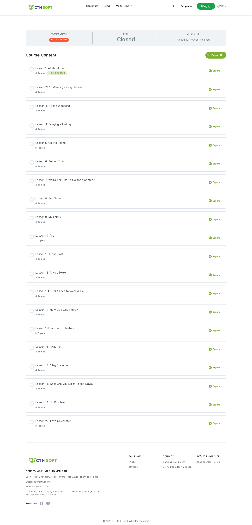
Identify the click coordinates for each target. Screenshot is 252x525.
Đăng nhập (186, 6)
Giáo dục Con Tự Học (208, 461)
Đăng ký (206, 6)
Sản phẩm (92, 6)
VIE (222, 6)
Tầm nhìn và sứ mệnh (174, 461)
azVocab (133, 466)
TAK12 (132, 461)
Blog (107, 6)
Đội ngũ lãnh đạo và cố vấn (177, 466)
